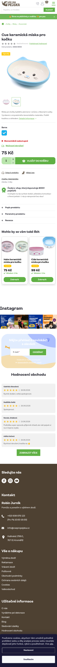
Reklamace (7, 562)
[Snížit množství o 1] (13, 162)
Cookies (6, 585)
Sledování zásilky (10, 626)
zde (51, 644)
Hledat (49, 10)
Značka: (10, 179)
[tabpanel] (15, 260)
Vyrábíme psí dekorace (13, 613)
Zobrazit (14, 279)
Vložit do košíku (38, 160)
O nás (4, 608)
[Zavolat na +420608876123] (37, 3)
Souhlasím (28, 659)
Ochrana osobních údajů (14, 580)
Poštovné (6, 571)
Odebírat (38, 352)
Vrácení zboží (8, 567)
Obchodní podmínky (12, 576)
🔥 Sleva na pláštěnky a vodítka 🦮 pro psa (27, 16)
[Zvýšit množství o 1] (13, 159)
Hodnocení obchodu (28, 374)
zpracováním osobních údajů (29, 362)
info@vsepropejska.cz (18, 528)
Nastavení (28, 650)
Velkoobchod (8, 589)
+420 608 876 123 (16, 515)
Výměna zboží (9, 558)
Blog (4, 622)
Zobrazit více (28, 452)
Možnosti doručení (14, 145)
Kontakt (6, 617)
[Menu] (53, 3)
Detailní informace (26, 118)
